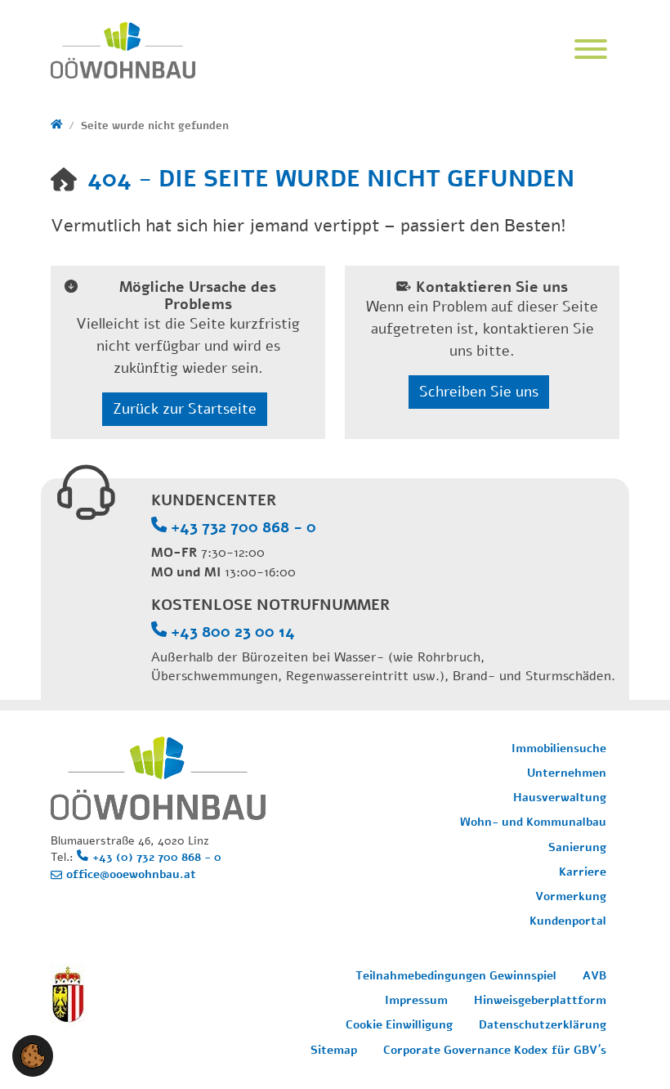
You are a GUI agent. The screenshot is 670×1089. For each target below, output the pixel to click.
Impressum (416, 1000)
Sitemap (333, 1050)
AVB (594, 976)
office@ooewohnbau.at (131, 874)
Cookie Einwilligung (399, 1025)
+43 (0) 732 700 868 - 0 (156, 857)
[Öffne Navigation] (590, 50)
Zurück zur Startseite (185, 409)
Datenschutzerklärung (542, 1025)
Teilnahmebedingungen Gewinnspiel (455, 976)
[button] (32, 1054)
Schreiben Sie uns (478, 391)
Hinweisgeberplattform (540, 1000)
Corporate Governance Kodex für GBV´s (494, 1050)
